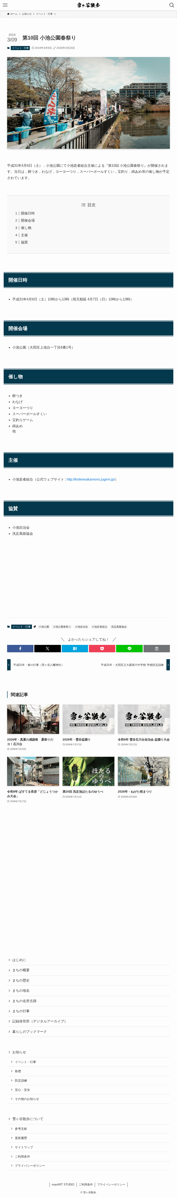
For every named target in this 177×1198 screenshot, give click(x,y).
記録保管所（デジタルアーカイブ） (40, 1021)
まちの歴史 (21, 980)
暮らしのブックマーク (29, 1031)
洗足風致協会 (119, 626)
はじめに (19, 960)
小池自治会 (81, 626)
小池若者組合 (99, 626)
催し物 (26, 228)
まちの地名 (21, 990)
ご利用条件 (22, 1156)
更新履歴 (21, 1138)
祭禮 (18, 1071)
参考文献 (21, 1128)
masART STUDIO (63, 1184)
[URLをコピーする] (157, 648)
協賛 (24, 242)
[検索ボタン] (172, 5)
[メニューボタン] (5, 5)
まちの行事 (21, 1011)
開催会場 (28, 220)
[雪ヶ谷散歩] (88, 5)
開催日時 (28, 213)
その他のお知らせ (27, 1099)
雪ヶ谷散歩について (27, 1119)
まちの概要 (21, 970)
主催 (24, 235)
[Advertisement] (88, 580)
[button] (20, 648)
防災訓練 (21, 1080)
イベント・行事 (20, 48)
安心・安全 (22, 1090)
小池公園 (44, 626)
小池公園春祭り (62, 626)
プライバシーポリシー (30, 1165)
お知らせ (19, 1052)
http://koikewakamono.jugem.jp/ (91, 479)
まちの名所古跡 (24, 1001)
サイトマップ (24, 1147)
